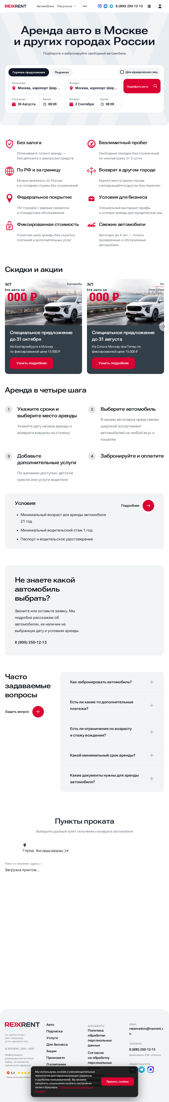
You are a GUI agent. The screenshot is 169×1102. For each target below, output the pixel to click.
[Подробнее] (137, 505)
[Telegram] (111, 6)
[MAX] (100, 6)
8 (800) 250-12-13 (129, 6)
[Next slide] (164, 326)
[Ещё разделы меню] (84, 6)
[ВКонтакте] (105, 6)
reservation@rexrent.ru (146, 1031)
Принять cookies (118, 1081)
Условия (25, 503)
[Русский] (149, 6)
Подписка (62, 72)
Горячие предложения (29, 72)
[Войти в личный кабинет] (160, 6)
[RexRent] (15, 6)
